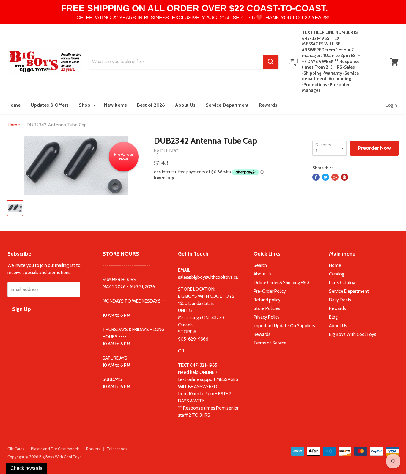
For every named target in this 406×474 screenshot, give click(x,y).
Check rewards (26, 468)
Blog (333, 317)
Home (14, 105)
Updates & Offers (50, 105)
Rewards (268, 105)
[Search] (270, 62)
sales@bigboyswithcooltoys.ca (208, 277)
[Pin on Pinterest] (344, 177)
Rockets (93, 448)
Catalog (336, 274)
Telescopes (117, 448)
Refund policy (267, 300)
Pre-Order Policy (270, 291)
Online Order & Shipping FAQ (281, 282)
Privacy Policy (267, 317)
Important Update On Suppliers (284, 325)
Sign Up (21, 309)
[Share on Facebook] (316, 177)
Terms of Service (270, 343)
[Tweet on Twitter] (325, 177)
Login (391, 105)
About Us (185, 105)
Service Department (227, 105)
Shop (85, 105)
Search (260, 265)
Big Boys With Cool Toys (352, 334)
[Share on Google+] (335, 177)
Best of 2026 (151, 105)
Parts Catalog (342, 282)
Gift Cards (15, 448)
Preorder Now (374, 148)
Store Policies (267, 308)
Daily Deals (340, 300)
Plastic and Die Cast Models (55, 448)
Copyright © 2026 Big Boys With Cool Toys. (44, 456)
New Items (115, 105)
